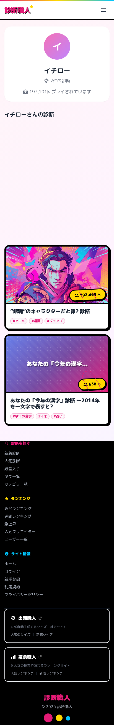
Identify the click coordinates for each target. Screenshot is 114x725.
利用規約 (12, 586)
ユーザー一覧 (16, 539)
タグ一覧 (12, 476)
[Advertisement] (57, 179)
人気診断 (12, 461)
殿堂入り (12, 468)
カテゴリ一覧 (16, 484)
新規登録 (12, 579)
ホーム (10, 563)
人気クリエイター (19, 531)
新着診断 (12, 453)
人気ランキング (22, 673)
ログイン (12, 571)
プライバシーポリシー (23, 594)
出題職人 (27, 618)
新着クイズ (44, 635)
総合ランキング (18, 508)
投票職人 (27, 657)
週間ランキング (18, 516)
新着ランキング (51, 673)
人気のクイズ (20, 635)
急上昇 (10, 523)
